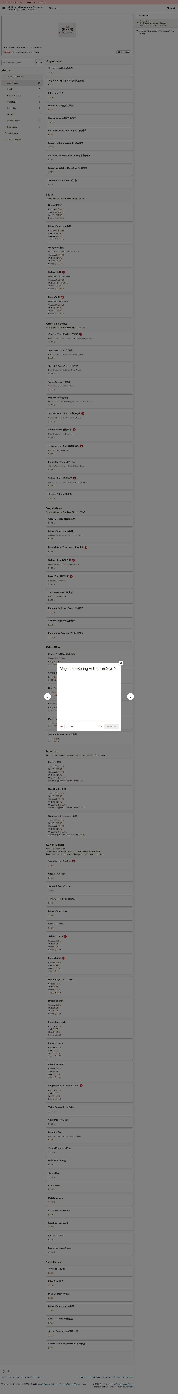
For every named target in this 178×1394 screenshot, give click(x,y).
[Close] (120, 663)
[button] (47, 699)
